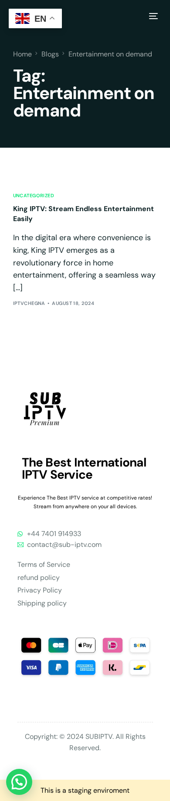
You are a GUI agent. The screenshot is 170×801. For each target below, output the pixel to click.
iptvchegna (29, 303)
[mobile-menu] (152, 16)
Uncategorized (33, 195)
